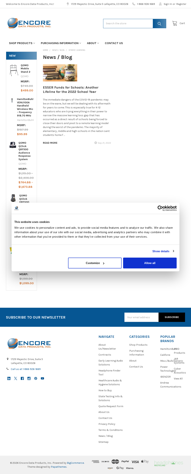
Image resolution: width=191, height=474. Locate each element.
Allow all (149, 263)
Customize (93, 263)
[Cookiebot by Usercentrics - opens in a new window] (160, 208)
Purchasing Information (60, 43)
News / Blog (105, 436)
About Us (103, 412)
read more (50, 142)
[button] (168, 463)
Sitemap (103, 442)
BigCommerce (75, 462)
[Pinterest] (36, 378)
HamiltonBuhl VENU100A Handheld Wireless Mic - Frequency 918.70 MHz (25, 107)
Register (181, 4)
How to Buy (105, 390)
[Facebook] (22, 378)
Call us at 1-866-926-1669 (26, 369)
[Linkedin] (9, 378)
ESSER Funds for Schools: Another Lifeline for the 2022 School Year (70, 89)
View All (178, 378)
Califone (165, 354)
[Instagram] (29, 378)
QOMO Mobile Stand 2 (25, 68)
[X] (15, 378)
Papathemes (59, 466)
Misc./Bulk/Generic (171, 360)
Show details (160, 251)
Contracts (104, 354)
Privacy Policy (106, 424)
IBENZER (165, 376)
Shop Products (20, 43)
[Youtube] (42, 378)
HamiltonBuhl (168, 349)
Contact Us (114, 43)
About (91, 43)
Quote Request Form (110, 406)
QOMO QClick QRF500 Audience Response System (24, 151)
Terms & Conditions (110, 430)
